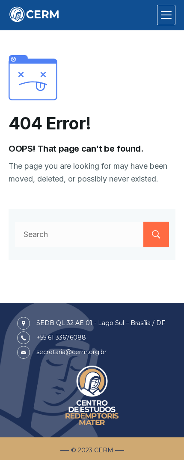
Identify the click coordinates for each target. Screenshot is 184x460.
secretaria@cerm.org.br (71, 352)
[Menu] (166, 15)
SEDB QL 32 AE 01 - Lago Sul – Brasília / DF (100, 323)
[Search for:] (92, 234)
